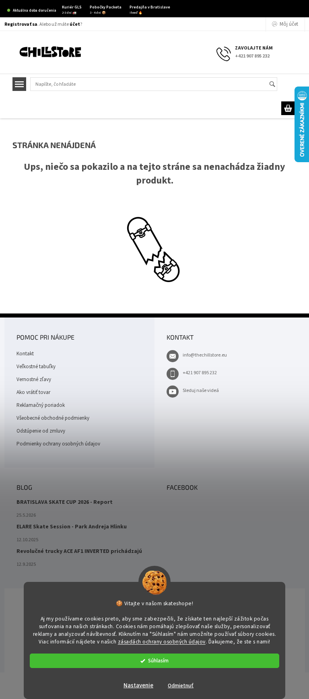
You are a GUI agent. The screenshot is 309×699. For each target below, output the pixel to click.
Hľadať (275, 84)
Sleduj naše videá (201, 390)
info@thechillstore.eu (205, 355)
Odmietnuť (181, 685)
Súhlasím (158, 660)
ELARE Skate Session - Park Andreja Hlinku (71, 527)
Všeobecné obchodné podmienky (52, 418)
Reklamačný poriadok (40, 405)
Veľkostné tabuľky (36, 366)
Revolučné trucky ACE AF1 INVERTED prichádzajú (79, 551)
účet (75, 24)
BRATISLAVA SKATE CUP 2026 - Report (64, 502)
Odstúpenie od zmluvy (40, 431)
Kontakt (25, 353)
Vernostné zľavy (33, 379)
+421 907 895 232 (200, 372)
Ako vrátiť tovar (33, 392)
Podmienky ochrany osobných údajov (58, 443)
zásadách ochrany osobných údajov (162, 641)
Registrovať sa (20, 24)
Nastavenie (138, 685)
